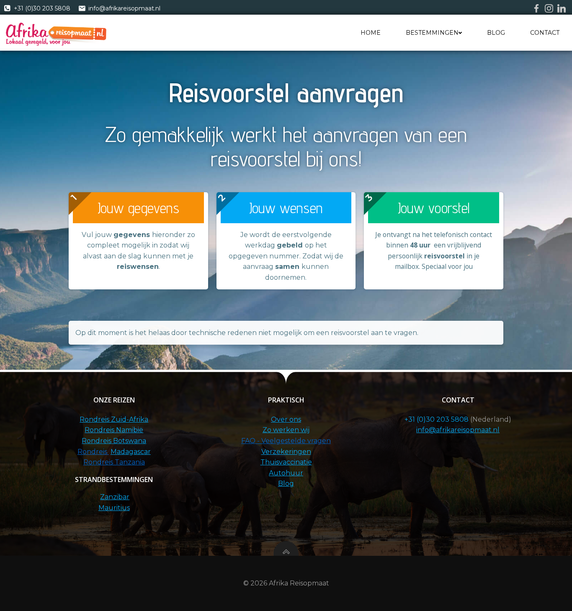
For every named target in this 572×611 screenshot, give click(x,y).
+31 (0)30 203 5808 (437, 419)
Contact (544, 32)
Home (371, 32)
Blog (496, 32)
